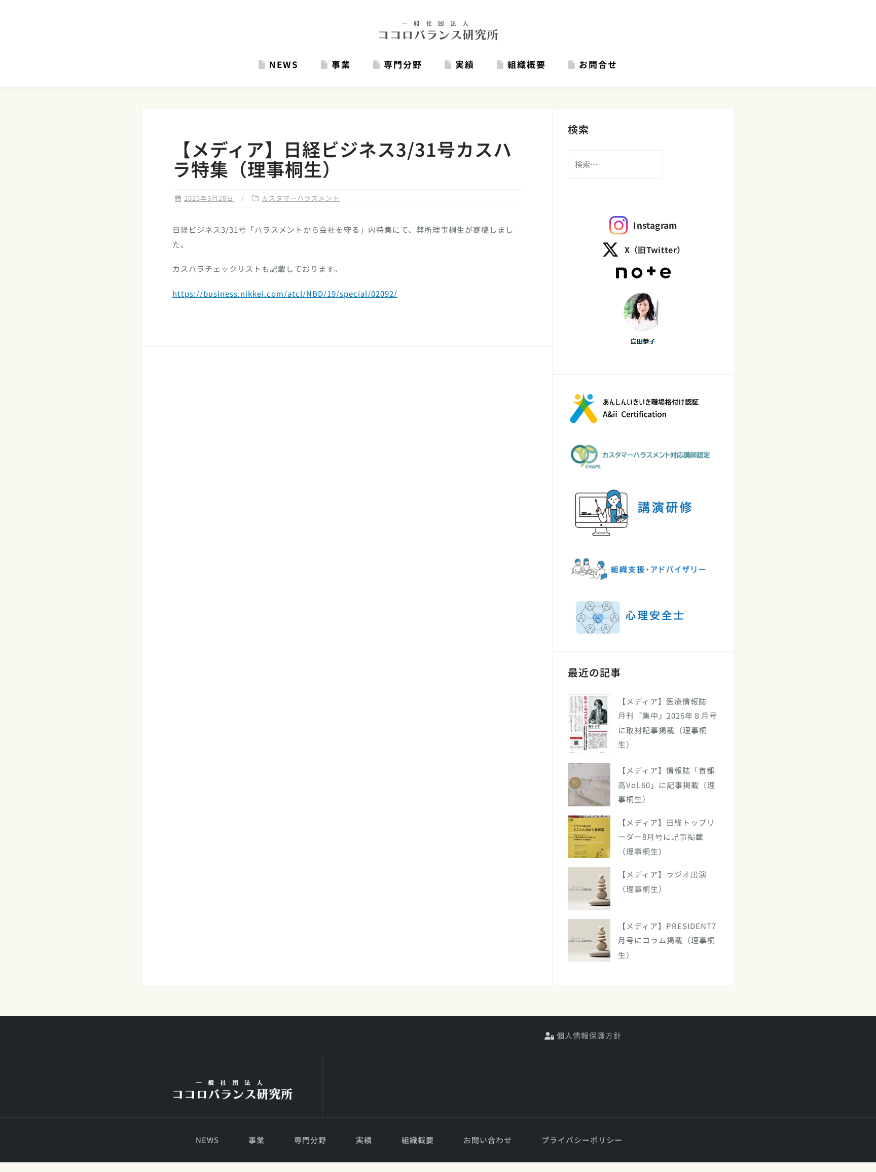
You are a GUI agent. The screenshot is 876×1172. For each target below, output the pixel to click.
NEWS (282, 64)
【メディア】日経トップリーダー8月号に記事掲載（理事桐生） (666, 837)
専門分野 (401, 64)
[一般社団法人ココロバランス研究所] (232, 1090)
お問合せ (596, 64)
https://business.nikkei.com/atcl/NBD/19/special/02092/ (284, 293)
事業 (339, 64)
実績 (463, 64)
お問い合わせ (487, 1139)
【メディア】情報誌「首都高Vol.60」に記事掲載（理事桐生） (666, 784)
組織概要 (525, 64)
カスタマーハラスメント (301, 198)
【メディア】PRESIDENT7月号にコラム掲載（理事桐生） (667, 940)
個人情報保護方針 (588, 1035)
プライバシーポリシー (582, 1139)
